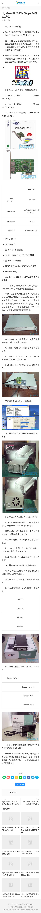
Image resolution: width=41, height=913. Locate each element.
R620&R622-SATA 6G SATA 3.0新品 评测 (31, 803)
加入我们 (24, 907)
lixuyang (13, 792)
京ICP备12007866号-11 (10, 909)
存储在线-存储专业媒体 (20, 3)
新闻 (3, 8)
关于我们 (10, 907)
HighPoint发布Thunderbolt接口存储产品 (30, 830)
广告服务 (17, 907)
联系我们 (30, 907)
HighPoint (20, 784)
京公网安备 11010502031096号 (28, 909)
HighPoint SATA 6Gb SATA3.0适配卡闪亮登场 (10, 803)
